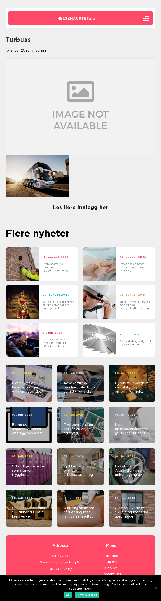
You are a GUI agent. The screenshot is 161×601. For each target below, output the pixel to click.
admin (41, 50)
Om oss (111, 562)
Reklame (111, 556)
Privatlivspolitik (87, 594)
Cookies (111, 568)
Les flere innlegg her (80, 207)
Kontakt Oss (111, 574)
